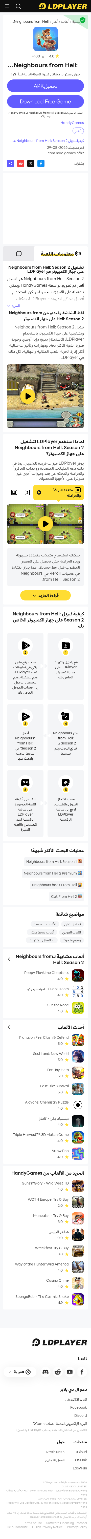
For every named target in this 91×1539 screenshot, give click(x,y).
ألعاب (65, 21)
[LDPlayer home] (63, 6)
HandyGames (72, 122)
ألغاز (55, 21)
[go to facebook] (82, 1372)
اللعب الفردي (71, 932)
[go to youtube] (70, 1372)
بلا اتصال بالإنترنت (42, 940)
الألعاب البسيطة (45, 924)
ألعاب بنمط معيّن (42, 932)
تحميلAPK (45, 85)
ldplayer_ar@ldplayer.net (44, 1517)
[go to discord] (45, 1372)
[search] (18, 6)
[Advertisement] (45, 208)
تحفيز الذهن (72, 924)
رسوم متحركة (72, 940)
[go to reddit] (58, 1372)
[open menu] (7, 6)
